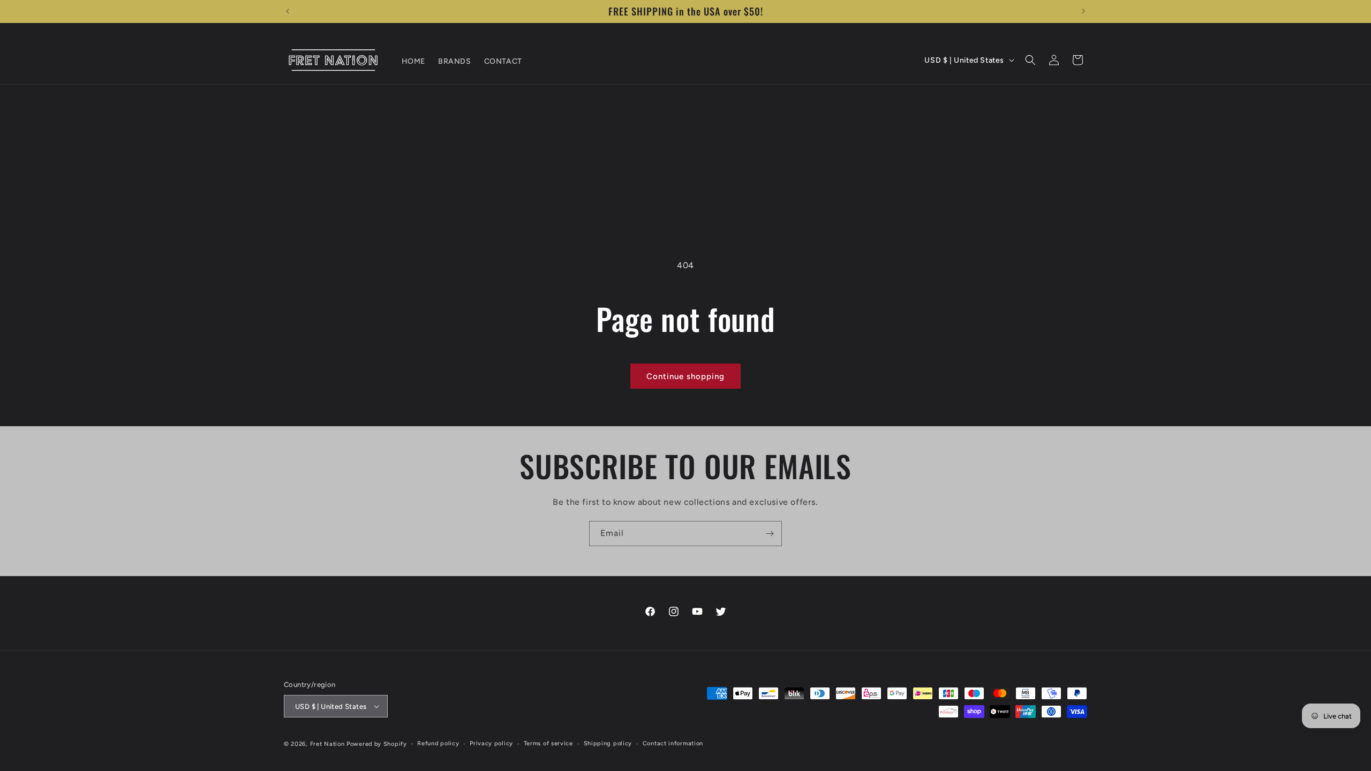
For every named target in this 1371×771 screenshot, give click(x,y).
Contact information (673, 743)
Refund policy (438, 743)
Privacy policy (491, 743)
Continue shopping (685, 376)
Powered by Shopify (376, 743)
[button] (1030, 60)
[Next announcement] (1083, 11)
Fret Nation (327, 743)
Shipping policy (608, 743)
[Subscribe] (769, 533)
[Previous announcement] (287, 11)
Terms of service (548, 743)
